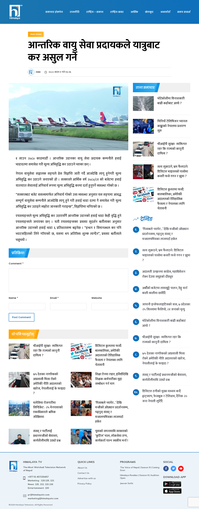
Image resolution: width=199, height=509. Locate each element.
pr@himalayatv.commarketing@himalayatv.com (43, 496)
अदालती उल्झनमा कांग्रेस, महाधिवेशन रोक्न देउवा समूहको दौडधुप (163, 274)
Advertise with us (87, 478)
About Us (82, 467)
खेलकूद (149, 12)
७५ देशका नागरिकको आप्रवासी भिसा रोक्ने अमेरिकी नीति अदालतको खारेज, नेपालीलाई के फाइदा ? (163, 358)
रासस (38, 72)
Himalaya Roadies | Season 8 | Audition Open (139, 476)
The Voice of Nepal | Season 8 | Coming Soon (139, 469)
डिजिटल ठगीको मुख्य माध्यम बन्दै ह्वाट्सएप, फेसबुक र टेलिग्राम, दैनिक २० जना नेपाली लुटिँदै (164, 396)
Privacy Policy (85, 483)
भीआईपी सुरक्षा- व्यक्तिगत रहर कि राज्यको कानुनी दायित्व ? (161, 339)
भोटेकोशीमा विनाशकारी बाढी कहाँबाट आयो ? (164, 323)
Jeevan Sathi (126, 483)
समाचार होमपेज (54, 12)
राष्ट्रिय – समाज (94, 12)
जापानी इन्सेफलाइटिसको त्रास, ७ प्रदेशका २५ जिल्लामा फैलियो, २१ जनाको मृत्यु (166, 307)
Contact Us (83, 473)
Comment (16, 263)
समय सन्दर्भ (183, 12)
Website (96, 298)
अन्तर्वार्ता (165, 12)
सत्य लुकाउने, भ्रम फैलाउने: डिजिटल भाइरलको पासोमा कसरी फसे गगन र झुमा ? (166, 255)
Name (13, 298)
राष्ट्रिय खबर (117, 12)
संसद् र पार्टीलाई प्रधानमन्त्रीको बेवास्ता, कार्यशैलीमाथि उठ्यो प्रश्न (164, 377)
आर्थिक (134, 12)
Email (54, 298)
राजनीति (74, 12)
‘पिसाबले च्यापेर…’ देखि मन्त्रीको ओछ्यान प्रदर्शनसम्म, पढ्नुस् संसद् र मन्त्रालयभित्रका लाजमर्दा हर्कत (165, 234)
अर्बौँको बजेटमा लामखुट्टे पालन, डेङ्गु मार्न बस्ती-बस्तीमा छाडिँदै (164, 290)
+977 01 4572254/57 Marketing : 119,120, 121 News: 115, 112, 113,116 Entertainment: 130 (41, 482)
